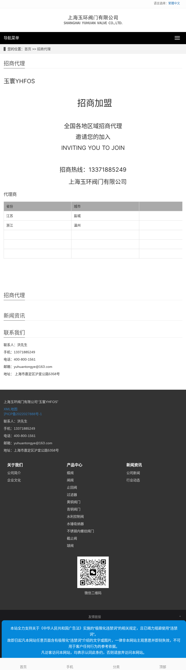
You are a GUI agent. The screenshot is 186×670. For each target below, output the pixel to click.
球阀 (70, 546)
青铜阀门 (73, 509)
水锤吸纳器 (75, 524)
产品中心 (74, 465)
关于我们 (15, 465)
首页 (27, 49)
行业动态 (133, 480)
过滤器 (72, 495)
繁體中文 (174, 3)
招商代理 (44, 49)
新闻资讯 (134, 465)
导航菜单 (11, 38)
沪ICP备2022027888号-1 (23, 414)
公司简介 (14, 473)
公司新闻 (133, 473)
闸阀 (70, 480)
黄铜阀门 (73, 502)
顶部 (162, 667)
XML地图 (10, 409)
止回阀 (72, 487)
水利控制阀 (75, 516)
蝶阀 (70, 473)
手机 (69, 667)
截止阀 (72, 538)
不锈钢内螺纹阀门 (80, 531)
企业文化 (14, 480)
